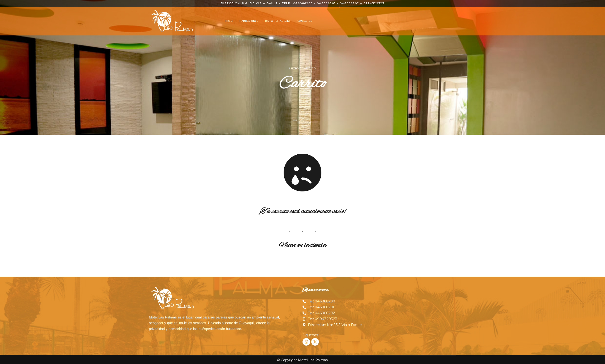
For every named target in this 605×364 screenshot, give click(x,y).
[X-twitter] (315, 342)
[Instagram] (306, 342)
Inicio (294, 68)
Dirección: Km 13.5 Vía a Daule (249, 3)
